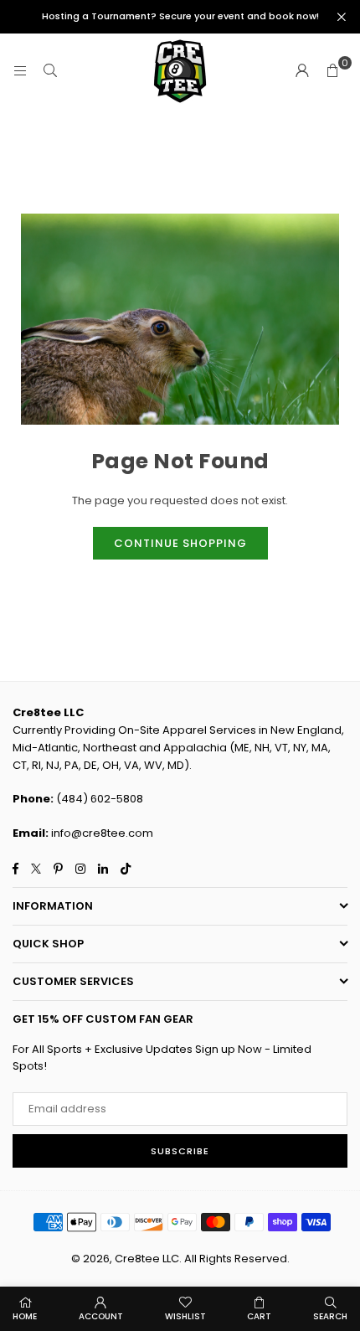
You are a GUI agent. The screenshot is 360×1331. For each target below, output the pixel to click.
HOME (25, 1316)
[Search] (50, 71)
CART (259, 1316)
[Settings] (302, 71)
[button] (332, 71)
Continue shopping (180, 543)
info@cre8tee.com (102, 833)
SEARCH (330, 1316)
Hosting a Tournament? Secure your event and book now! (180, 16)
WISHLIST (185, 1316)
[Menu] (20, 71)
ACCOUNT (101, 1316)
